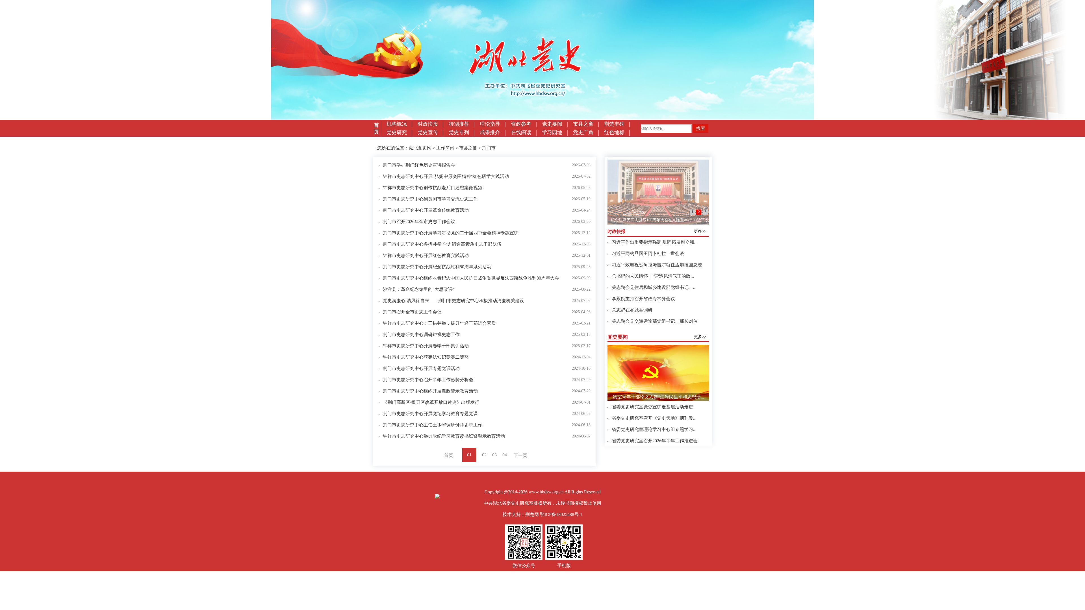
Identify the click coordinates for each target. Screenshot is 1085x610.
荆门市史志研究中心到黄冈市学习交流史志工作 (430, 199)
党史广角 (583, 132)
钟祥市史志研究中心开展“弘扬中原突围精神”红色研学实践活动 (446, 176)
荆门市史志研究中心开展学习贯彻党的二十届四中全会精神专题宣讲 (450, 232)
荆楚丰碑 (614, 124)
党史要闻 (552, 124)
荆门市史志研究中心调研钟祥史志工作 (421, 334)
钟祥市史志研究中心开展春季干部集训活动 (426, 345)
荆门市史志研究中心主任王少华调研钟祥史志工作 (432, 424)
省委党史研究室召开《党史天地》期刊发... (654, 418)
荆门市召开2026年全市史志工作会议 (419, 221)
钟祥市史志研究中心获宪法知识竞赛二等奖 (426, 357)
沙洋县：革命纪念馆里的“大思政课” (419, 289)
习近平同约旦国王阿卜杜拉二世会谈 (648, 253)
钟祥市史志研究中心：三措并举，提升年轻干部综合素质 (439, 323)
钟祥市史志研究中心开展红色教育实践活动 (426, 255)
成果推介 (490, 132)
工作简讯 (445, 147)
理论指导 (490, 124)
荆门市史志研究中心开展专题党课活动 (421, 368)
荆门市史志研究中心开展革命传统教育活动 (426, 210)
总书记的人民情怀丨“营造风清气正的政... (653, 276)
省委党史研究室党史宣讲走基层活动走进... (654, 406)
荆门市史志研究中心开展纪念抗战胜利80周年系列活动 (437, 266)
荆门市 (489, 147)
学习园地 (552, 132)
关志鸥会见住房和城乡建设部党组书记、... (654, 287)
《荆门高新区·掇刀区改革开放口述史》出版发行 (431, 402)
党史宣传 (428, 132)
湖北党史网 (420, 147)
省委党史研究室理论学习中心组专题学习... (654, 429)
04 (504, 454)
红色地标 (614, 132)
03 (494, 454)
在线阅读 (521, 132)
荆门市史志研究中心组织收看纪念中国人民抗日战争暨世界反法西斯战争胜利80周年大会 (471, 278)
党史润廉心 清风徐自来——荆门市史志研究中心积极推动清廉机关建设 (453, 300)
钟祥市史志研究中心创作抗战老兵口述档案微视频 (432, 187)
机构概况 (397, 124)
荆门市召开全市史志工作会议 (412, 312)
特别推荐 (459, 124)
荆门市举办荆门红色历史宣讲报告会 (419, 165)
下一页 (520, 455)
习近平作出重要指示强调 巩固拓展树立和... (655, 242)
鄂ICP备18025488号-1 (561, 514)
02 (484, 454)
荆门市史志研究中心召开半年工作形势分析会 (428, 379)
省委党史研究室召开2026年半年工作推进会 (655, 440)
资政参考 (521, 124)
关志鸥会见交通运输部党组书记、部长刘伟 (655, 321)
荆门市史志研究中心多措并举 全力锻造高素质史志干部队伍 (442, 244)
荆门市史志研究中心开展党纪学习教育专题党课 (430, 413)
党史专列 (459, 132)
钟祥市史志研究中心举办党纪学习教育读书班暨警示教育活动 (444, 436)
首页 (376, 128)
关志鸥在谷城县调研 (632, 310)
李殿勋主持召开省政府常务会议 (643, 298)
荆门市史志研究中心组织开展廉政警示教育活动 (430, 391)
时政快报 (428, 124)
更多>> (700, 231)
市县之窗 (583, 124)
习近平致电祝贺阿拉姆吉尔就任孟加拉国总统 (657, 264)
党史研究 (397, 132)
